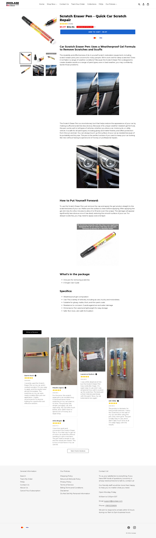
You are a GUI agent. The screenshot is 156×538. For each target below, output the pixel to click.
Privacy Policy (65, 482)
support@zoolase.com (113, 501)
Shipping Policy (66, 476)
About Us (24, 488)
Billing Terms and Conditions (71, 488)
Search (23, 476)
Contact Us (24, 485)
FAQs (22, 482)
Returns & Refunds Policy (70, 479)
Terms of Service (67, 485)
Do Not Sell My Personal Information (75, 494)
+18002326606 (111, 506)
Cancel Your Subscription (30, 491)
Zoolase (133, 533)
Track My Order (26, 479)
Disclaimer (64, 491)
